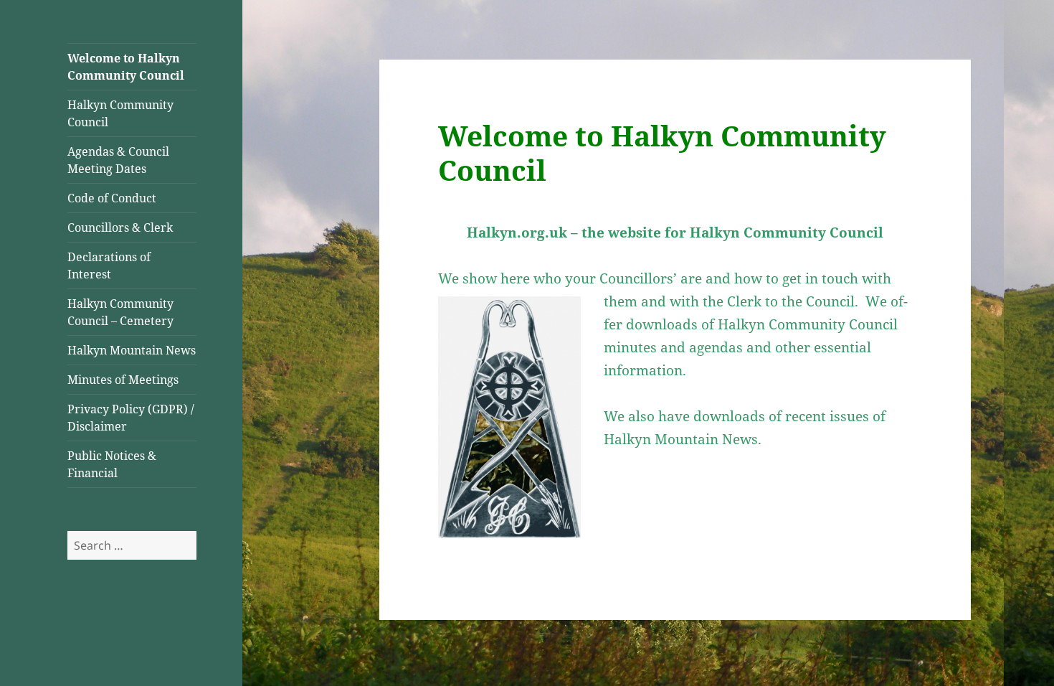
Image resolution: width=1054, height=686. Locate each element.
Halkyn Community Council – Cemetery (120, 312)
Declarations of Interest (109, 265)
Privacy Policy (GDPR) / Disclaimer (130, 417)
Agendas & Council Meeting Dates (118, 160)
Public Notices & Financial (111, 464)
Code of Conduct (111, 198)
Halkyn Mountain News (131, 350)
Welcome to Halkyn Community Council (125, 66)
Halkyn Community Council (120, 113)
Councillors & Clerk (120, 227)
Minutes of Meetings (123, 379)
